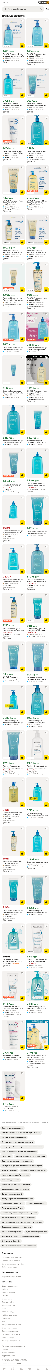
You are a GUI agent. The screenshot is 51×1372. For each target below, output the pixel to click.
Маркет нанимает (8, 1352)
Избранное (30, 1369)
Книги (4, 1321)
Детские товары (8, 1338)
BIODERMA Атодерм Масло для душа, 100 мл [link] (13, 202)
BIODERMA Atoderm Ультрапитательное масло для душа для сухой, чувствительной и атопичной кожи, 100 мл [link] (36, 251)
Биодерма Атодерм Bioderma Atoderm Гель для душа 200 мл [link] (37, 912)
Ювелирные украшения (11, 1341)
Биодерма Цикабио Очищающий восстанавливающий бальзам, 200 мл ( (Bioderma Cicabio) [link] (11, 1108)
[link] (12, 1128)
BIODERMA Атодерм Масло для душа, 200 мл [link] (37, 299)
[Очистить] (41, 9)
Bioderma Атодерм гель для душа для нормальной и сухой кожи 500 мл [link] (37, 863)
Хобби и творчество (9, 1315)
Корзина (38, 1369)
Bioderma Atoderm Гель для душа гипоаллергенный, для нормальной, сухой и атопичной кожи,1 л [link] (37, 349)
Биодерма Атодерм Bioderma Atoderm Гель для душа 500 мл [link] (13, 722)
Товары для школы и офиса (12, 1325)
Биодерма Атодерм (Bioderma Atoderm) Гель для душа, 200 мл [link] (36, 441)
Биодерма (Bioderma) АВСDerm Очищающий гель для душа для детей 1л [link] (13, 960)
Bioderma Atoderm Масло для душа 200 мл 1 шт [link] (12, 862)
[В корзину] (22, 45)
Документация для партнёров (13, 1264)
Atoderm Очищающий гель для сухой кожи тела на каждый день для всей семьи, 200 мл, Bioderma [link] (37, 960)
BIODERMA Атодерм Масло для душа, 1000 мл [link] (37, 392)
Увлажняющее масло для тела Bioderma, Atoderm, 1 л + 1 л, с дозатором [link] (37, 1056)
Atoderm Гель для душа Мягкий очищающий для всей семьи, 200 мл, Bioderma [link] (12, 767)
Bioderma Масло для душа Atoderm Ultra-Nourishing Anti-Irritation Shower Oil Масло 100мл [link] (13, 299)
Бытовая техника (8, 1292)
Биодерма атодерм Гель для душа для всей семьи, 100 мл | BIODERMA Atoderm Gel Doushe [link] (36, 630)
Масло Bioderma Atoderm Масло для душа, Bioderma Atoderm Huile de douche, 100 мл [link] (13, 629)
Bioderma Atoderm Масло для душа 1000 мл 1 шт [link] (12, 814)
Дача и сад (6, 1318)
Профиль (46, 1369)
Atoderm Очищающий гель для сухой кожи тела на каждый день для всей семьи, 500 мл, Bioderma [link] (37, 767)
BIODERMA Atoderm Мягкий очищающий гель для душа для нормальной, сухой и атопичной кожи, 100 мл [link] (37, 105)
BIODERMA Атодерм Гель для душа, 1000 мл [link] (36, 152)
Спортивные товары (9, 1328)
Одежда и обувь (8, 1302)
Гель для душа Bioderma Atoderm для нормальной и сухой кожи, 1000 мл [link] (37, 580)
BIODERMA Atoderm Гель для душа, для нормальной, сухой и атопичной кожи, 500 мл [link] (13, 55)
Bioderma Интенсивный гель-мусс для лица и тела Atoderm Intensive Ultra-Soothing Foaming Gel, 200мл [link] (13, 1008)
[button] (47, 9)
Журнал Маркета (8, 1356)
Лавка (21, 1369)
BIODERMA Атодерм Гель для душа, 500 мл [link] (36, 55)
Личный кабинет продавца (12, 1257)
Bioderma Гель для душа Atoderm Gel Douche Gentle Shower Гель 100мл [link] (13, 392)
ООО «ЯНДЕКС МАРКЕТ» (17, 1360)
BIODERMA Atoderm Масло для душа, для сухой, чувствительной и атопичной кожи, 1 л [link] (37, 202)
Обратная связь (8, 1349)
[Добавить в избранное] (22, 20)
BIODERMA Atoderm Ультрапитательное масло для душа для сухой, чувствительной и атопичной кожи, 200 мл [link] (12, 251)
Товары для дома (8, 1305)
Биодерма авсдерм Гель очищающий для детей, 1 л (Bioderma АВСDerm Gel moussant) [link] (37, 1008)
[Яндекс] (19, 1363)
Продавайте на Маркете (11, 1261)
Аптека (4, 1309)
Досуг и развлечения (10, 1286)
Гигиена (5, 1296)
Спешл (13, 1369)
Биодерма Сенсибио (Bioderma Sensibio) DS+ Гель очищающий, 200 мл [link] (12, 1056)
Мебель (5, 1289)
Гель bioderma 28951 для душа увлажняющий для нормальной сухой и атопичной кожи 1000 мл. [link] (36, 484)
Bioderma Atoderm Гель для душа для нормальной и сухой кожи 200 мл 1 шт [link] (37, 532)
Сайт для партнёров (9, 1267)
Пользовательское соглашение (13, 1346)
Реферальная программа (11, 1277)
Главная (4, 1369)
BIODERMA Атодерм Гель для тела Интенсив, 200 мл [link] (13, 152)
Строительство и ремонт (11, 1334)
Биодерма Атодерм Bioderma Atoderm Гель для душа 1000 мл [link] (37, 814)
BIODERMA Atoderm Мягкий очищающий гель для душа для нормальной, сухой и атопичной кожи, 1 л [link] (13, 105)
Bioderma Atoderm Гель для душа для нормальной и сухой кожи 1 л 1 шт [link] (13, 441)
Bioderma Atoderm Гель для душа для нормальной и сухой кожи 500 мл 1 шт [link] (13, 348)
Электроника (7, 1299)
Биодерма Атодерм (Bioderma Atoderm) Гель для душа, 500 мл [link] (36, 722)
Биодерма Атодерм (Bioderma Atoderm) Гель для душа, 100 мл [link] (36, 678)
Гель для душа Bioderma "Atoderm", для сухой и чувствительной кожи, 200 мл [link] (13, 485)
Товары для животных (10, 1331)
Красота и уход (7, 1312)
